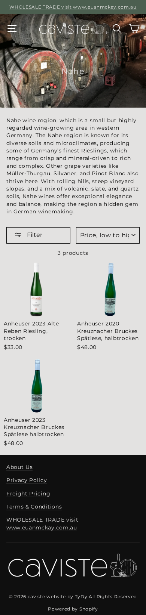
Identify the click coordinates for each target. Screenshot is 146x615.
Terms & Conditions (34, 507)
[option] (73, 7)
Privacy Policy (26, 480)
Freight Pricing (28, 494)
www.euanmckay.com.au (41, 528)
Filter (33, 234)
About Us (19, 467)
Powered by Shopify (73, 609)
